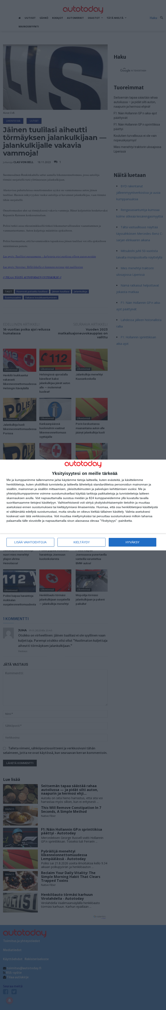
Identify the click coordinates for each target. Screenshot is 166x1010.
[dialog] (83, 505)
